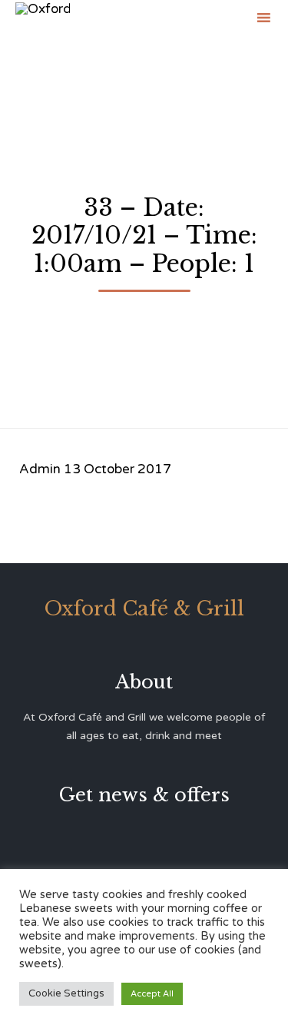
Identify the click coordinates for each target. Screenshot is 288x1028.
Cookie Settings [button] (66, 993)
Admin (40, 469)
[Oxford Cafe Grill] (42, 17)
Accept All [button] (152, 994)
